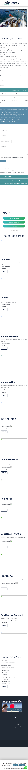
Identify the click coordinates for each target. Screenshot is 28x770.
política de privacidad (17, 157)
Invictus (17, 705)
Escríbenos (7, 176)
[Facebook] (15, 733)
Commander (18, 709)
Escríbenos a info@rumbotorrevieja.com (15, 183)
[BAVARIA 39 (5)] (13, 10)
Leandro (17, 712)
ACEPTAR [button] (15, 765)
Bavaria (17, 711)
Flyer (16, 707)
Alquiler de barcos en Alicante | (14, 743)
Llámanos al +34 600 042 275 (12, 180)
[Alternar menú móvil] (24, 2)
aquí (21, 766)
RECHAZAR (22, 765)
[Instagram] (17, 733)
